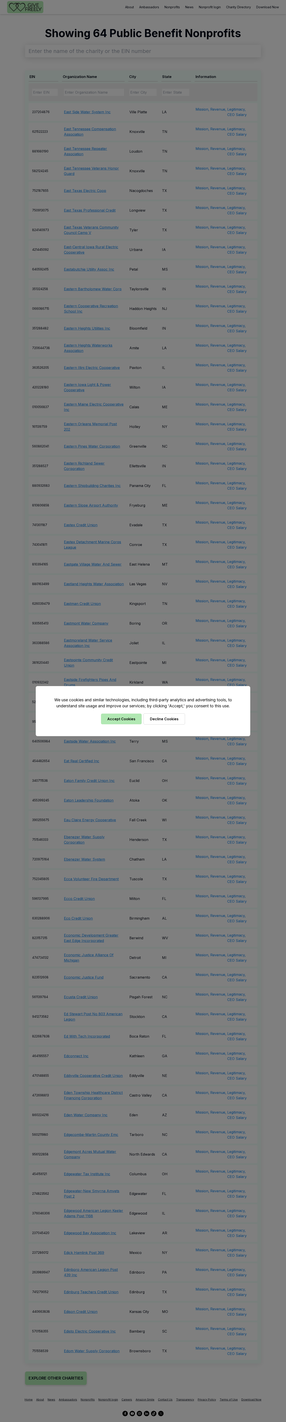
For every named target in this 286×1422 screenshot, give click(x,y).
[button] (143, 711)
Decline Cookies (164, 719)
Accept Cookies (121, 719)
